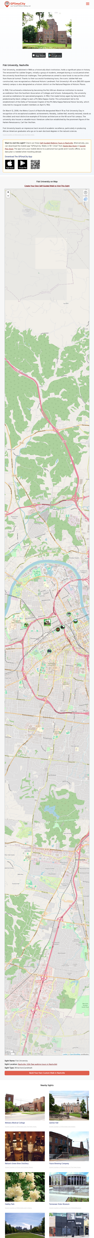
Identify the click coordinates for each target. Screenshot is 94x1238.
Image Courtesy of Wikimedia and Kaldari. (62, 1126)
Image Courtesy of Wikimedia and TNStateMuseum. (65, 1208)
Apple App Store (70, 146)
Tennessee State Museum (59, 1204)
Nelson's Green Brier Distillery (17, 1163)
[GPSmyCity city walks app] (18, 4)
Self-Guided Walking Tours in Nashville (56, 143)
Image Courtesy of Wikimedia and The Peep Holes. (18, 135)
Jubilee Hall (53, 1122)
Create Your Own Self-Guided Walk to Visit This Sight (47, 186)
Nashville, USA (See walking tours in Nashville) (37, 1064)
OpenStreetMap (75, 1054)
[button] (47, 622)
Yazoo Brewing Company (59, 1163)
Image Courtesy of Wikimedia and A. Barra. (18, 1208)
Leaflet (65, 1054)
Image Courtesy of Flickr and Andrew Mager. (19, 1167)
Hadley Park (9, 1204)
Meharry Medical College (15, 1122)
